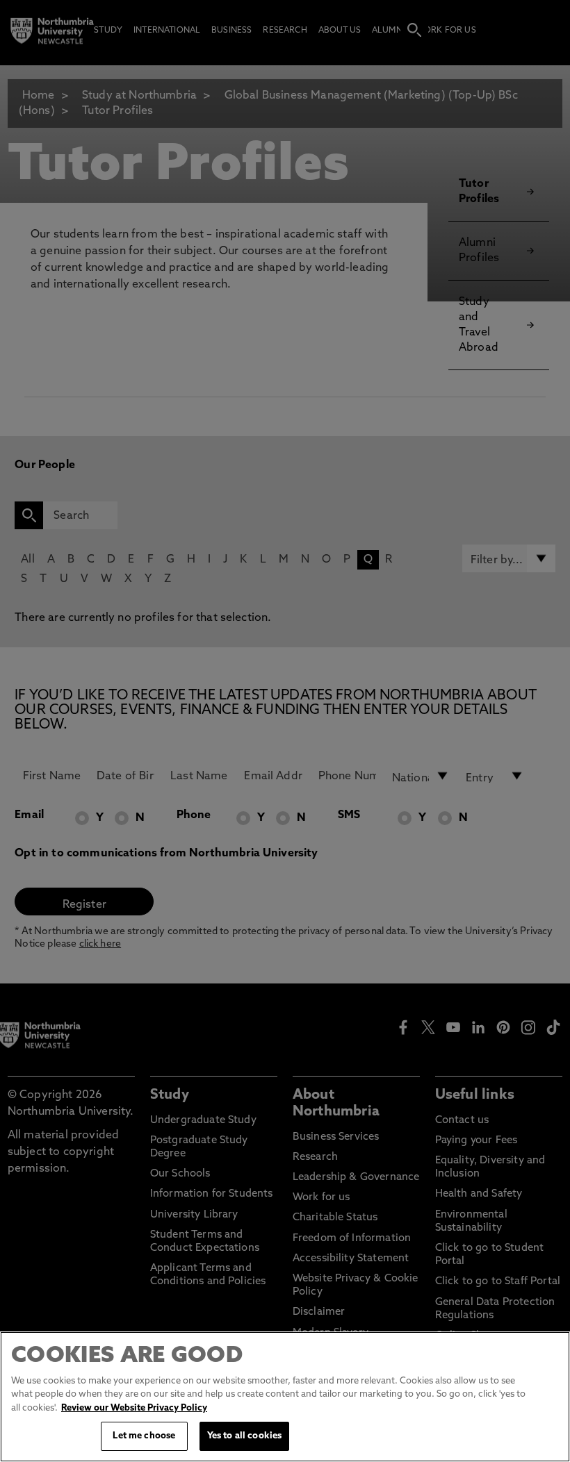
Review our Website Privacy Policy (134, 1408)
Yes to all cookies (244, 1435)
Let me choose (144, 1435)
